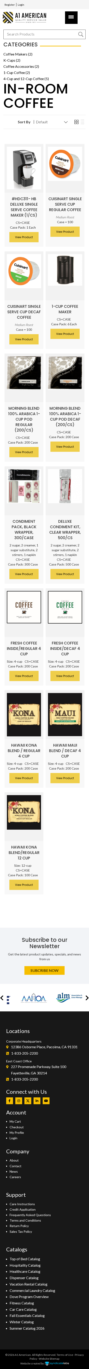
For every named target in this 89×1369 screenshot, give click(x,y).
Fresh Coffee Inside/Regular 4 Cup (24, 648)
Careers (15, 1177)
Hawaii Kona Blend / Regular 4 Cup (24, 751)
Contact (15, 1166)
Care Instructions (22, 1204)
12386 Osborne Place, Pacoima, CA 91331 (44, 1047)
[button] (2, 997)
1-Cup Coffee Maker (65, 309)
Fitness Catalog (22, 1303)
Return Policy (19, 1226)
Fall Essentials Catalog (27, 1315)
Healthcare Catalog (25, 1271)
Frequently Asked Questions (30, 1215)
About (14, 1160)
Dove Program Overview (29, 1296)
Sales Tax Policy (21, 1231)
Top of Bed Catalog (25, 1259)
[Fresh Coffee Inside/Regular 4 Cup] (24, 607)
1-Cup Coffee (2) (16, 72)
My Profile (17, 1132)
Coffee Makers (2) (17, 54)
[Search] (81, 34)
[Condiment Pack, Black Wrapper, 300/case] (24, 486)
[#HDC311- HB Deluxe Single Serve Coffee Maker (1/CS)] (24, 168)
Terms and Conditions (25, 1220)
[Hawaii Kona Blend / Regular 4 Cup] (24, 714)
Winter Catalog (22, 1322)
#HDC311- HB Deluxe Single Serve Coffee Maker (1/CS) (24, 207)
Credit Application (23, 1209)
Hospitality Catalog (25, 1265)
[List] (82, 122)
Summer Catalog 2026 (27, 1328)
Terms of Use (65, 1354)
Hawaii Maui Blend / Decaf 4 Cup (65, 751)
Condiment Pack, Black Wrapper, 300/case (24, 530)
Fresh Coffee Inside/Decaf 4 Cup (65, 648)
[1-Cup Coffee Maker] (65, 270)
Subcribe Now (44, 970)
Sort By (24, 122)
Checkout (17, 1127)
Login (21, 4)
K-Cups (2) (11, 60)
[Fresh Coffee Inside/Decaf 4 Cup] (65, 607)
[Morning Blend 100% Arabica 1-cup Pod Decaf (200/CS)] (65, 373)
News (14, 1171)
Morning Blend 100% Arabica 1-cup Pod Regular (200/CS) (24, 419)
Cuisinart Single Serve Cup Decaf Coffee (24, 312)
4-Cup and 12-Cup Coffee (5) (26, 78)
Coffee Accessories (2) (21, 66)
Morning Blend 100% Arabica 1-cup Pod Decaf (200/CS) (65, 416)
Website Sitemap (49, 1358)
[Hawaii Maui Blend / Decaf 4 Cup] (65, 714)
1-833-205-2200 (24, 1053)
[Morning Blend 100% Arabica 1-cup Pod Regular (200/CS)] (24, 373)
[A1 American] (26, 17)
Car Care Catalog (23, 1309)
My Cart (15, 1121)
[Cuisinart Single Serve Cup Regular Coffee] (65, 164)
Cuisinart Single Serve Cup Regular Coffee (65, 204)
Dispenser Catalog (24, 1278)
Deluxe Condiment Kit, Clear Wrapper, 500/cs (65, 530)
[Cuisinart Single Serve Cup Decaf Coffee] (24, 271)
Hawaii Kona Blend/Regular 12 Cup (24, 852)
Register (10, 4)
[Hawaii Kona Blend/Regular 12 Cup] (24, 812)
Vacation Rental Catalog (28, 1284)
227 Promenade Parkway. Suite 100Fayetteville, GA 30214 (38, 1069)
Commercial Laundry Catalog (32, 1290)
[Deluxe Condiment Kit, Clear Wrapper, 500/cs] (65, 486)
